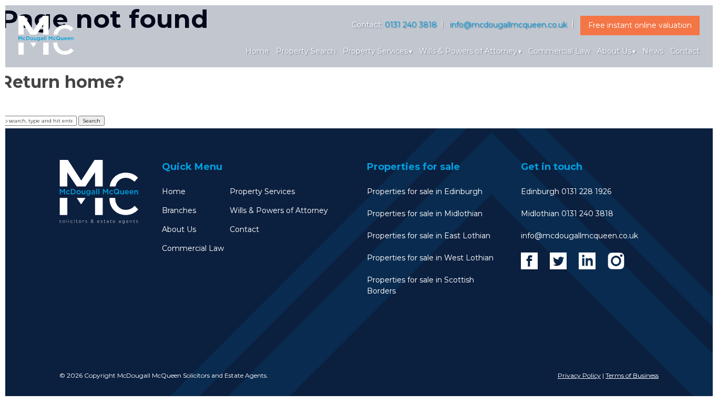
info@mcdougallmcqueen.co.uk (508, 24)
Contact (685, 51)
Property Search (306, 51)
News (652, 51)
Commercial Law (559, 51)
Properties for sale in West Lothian (430, 257)
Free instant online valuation (640, 25)
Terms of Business (632, 375)
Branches (179, 210)
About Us (614, 51)
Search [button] (91, 120)
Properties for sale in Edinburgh (425, 191)
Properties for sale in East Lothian (428, 235)
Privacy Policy (579, 375)
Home (257, 51)
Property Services (375, 51)
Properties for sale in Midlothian (425, 213)
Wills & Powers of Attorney (468, 51)
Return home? (62, 82)
